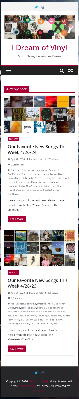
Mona (60, 307)
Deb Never (59, 303)
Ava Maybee (14, 174)
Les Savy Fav (49, 178)
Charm (36, 174)
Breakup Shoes (45, 303)
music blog (24, 182)
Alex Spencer (28, 170)
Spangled (37, 189)
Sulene (54, 189)
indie (31, 178)
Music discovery (39, 182)
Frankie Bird (56, 174)
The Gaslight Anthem (18, 323)
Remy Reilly (13, 319)
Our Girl (61, 186)
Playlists (13, 139)
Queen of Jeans (23, 189)
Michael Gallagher (46, 307)
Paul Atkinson (36, 159)
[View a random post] (70, 70)
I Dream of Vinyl (39, 47)
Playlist (11, 189)
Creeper (45, 174)
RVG (22, 319)
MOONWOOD (15, 311)
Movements (29, 311)
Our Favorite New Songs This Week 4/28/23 (38, 283)
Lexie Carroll (63, 178)
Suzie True (39, 319)
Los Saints (13, 182)
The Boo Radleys (54, 319)
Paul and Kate (36, 292)
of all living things (47, 186)
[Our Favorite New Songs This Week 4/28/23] (39, 247)
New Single (31, 186)
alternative (42, 170)
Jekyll (23, 307)
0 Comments (17, 164)
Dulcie (11, 307)
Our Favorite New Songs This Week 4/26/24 (38, 149)
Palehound (56, 315)
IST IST (38, 178)
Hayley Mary (14, 178)
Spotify (46, 189)
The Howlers (14, 193)
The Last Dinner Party (41, 323)
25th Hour (16, 170)
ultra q (56, 323)
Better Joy (26, 174)
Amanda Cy (54, 170)
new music (54, 182)
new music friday (16, 186)
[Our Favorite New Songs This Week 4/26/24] (39, 114)
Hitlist (25, 178)
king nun (32, 307)
